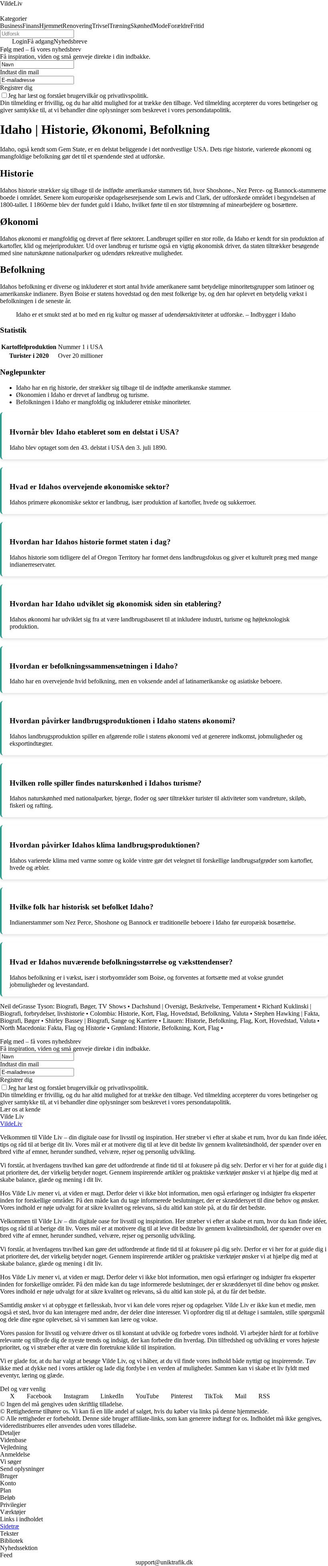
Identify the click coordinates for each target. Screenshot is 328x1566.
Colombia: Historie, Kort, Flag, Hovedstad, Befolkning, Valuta (169, 1013)
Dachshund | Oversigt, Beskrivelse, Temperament (194, 1006)
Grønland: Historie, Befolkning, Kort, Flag (165, 1027)
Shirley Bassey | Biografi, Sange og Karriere (101, 1020)
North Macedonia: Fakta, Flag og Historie (53, 1027)
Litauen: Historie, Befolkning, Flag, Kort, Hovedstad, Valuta (239, 1020)
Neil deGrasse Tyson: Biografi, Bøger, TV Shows (63, 1006)
